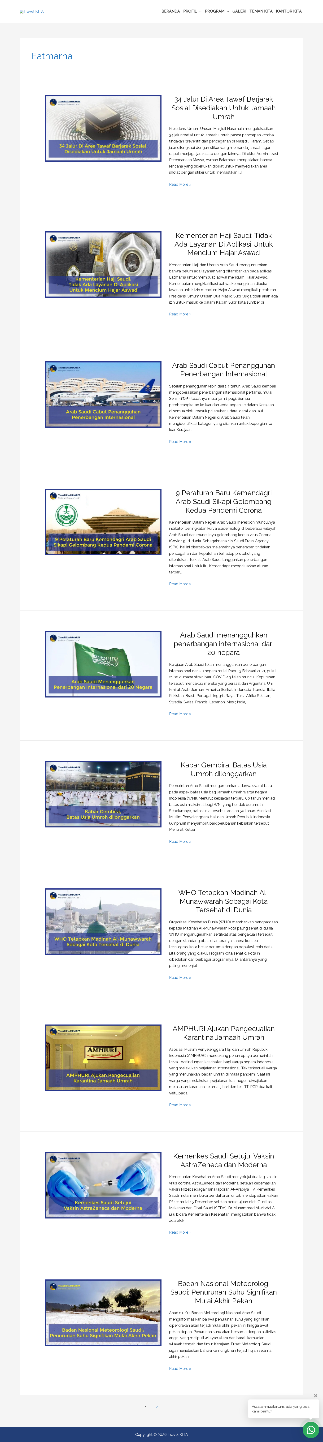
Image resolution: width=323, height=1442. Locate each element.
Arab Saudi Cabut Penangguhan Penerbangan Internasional (223, 369)
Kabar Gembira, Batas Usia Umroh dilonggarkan (224, 769)
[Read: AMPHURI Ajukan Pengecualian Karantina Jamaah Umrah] (103, 1057)
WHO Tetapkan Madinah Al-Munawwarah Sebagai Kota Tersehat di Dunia (223, 901)
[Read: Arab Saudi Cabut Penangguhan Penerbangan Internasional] (103, 394)
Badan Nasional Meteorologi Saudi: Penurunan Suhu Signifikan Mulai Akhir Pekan (223, 1292)
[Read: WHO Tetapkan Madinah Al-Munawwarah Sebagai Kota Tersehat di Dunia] (103, 921)
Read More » (180, 185)
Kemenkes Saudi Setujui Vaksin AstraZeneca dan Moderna (223, 1160)
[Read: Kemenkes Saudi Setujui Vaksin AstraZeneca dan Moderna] (103, 1185)
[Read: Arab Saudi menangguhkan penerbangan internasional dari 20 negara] (103, 664)
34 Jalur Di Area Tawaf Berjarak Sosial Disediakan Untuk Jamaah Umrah (223, 108)
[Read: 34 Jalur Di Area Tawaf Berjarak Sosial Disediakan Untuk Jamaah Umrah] (103, 128)
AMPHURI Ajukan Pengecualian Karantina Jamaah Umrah (224, 1033)
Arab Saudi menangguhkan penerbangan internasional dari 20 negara (224, 644)
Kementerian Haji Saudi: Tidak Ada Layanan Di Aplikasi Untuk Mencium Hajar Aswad (224, 244)
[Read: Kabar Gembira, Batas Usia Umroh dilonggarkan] (103, 794)
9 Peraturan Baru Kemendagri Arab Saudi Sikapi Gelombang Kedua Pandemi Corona (224, 501)
